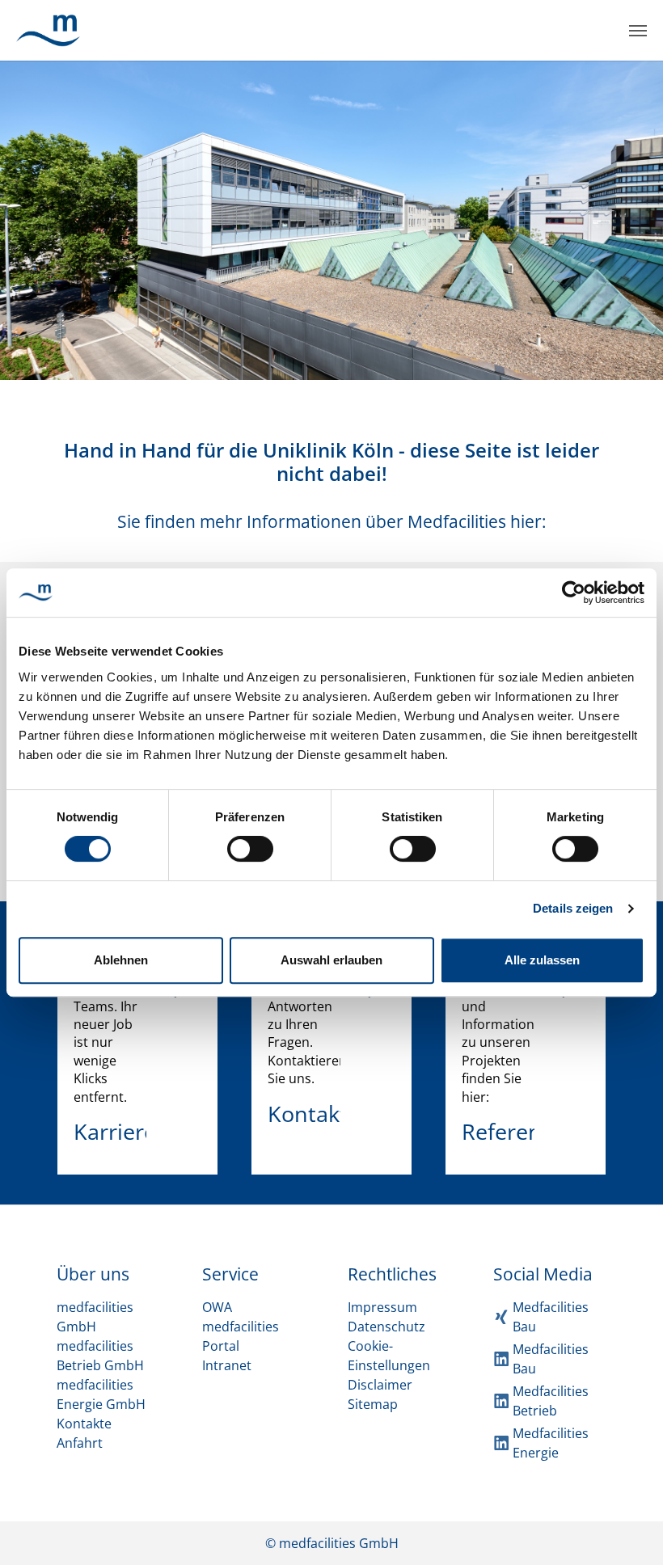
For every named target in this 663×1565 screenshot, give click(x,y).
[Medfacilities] (48, 30)
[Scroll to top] (627, 1529)
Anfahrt (80, 1443)
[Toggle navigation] (638, 30)
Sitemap (373, 1404)
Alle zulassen (542, 960)
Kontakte (84, 1423)
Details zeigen (573, 908)
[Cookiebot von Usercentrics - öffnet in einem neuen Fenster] (573, 592)
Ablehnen (121, 960)
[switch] (250, 849)
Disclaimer (380, 1385)
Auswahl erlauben (331, 960)
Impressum (382, 1307)
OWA (217, 1307)
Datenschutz (386, 1326)
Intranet (226, 1365)
